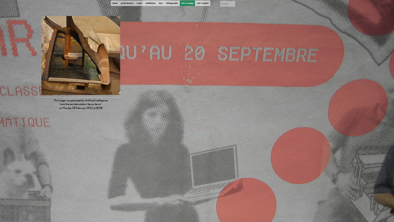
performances (127, 3)
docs (161, 3)
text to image (187, 3)
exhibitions (150, 3)
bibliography (172, 3)
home (115, 3)
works (139, 3)
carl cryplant (203, 3)
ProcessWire (210, 134)
